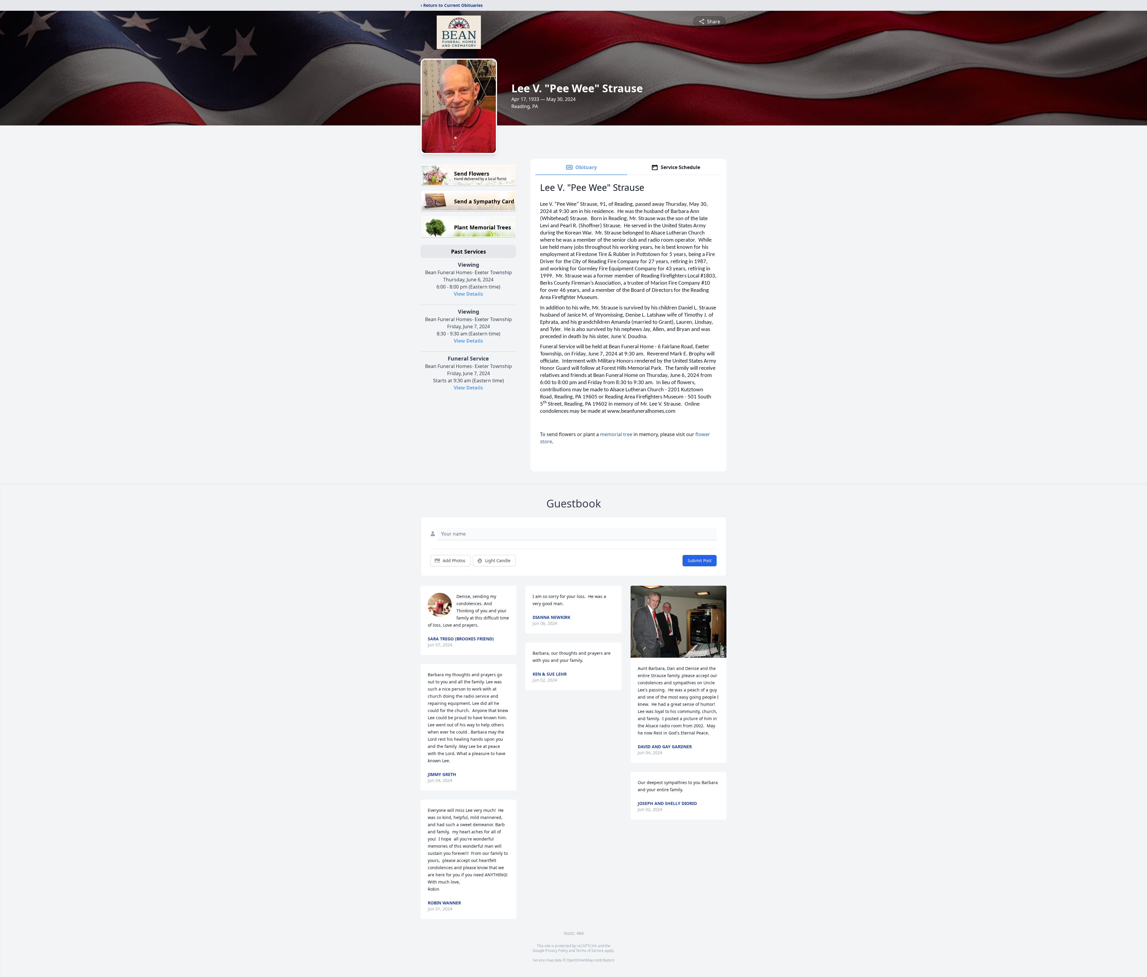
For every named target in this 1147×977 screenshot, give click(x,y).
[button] (678, 622)
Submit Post (699, 560)
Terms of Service (590, 950)
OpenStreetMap (580, 960)
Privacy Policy (556, 950)
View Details (468, 294)
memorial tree (616, 434)
